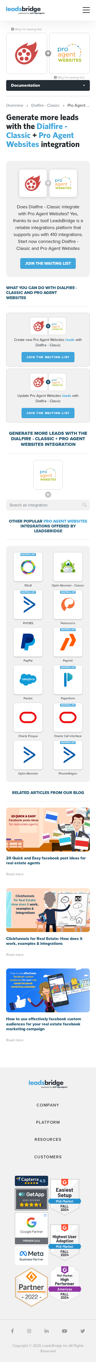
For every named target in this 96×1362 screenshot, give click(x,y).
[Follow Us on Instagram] (29, 1331)
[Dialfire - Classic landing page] (26, 53)
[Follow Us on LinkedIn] (47, 1331)
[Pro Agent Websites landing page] (69, 53)
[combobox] (48, 505)
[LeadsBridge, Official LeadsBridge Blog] (25, 10)
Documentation (25, 85)
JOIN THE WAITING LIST (48, 263)
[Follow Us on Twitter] (82, 1331)
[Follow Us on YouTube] (64, 1331)
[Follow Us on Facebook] (12, 1331)
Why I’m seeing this (28, 29)
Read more (15, 874)
